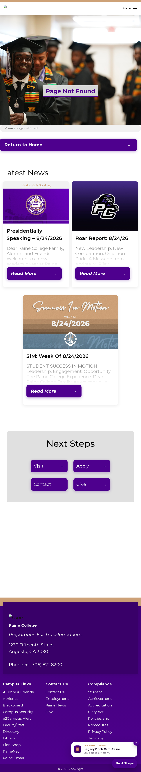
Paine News (56, 705)
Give (81, 484)
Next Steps (125, 763)
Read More (23, 273)
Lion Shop (12, 745)
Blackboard (13, 705)
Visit (39, 466)
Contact (42, 484)
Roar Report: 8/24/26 (101, 238)
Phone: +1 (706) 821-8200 (35, 664)
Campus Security (18, 712)
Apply (82, 466)
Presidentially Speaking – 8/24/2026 (34, 234)
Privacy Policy (100, 731)
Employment (57, 698)
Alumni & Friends (18, 692)
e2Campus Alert (17, 718)
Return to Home (23, 144)
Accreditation (100, 705)
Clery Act (96, 712)
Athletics (10, 698)
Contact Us (55, 692)
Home (8, 128)
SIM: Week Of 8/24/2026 (57, 356)
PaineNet (11, 751)
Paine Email (13, 758)
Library (9, 738)
